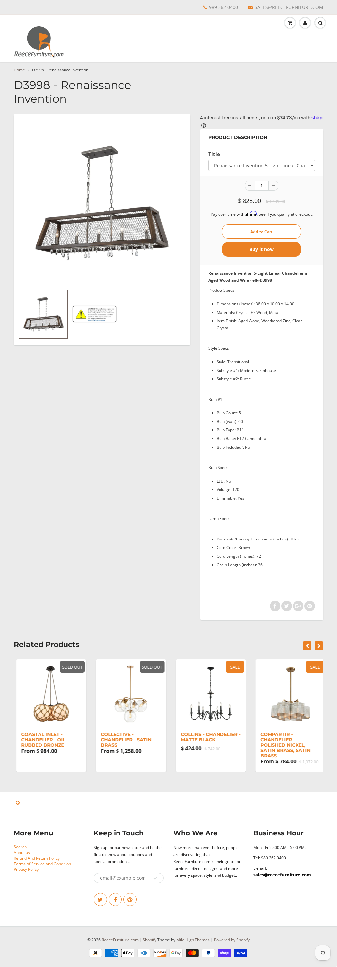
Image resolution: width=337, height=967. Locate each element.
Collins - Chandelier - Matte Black (208, 737)
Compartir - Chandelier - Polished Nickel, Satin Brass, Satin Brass (283, 745)
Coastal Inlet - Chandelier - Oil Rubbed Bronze (41, 740)
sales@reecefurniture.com (282, 875)
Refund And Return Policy (37, 858)
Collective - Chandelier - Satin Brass (124, 740)
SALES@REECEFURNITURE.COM (289, 7)
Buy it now (261, 249)
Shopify (149, 940)
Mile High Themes (193, 940)
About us (22, 852)
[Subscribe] (155, 878)
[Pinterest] (130, 899)
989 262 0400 (223, 7)
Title (214, 154)
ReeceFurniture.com (120, 940)
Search (20, 847)
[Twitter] (100, 899)
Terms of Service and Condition (42, 864)
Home (19, 70)
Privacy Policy (26, 869)
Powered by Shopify (232, 940)
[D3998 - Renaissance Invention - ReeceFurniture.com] (102, 203)
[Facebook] (115, 899)
